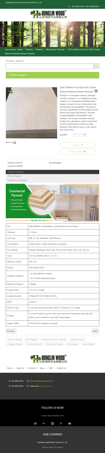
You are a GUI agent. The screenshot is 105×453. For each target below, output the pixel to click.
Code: (10, 166)
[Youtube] (70, 423)
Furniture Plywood (34, 344)
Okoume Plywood (14, 339)
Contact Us (61, 368)
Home (9, 368)
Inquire (76, 145)
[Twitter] (61, 423)
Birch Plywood (31, 339)
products (60, 447)
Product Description (16, 172)
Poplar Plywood (88, 344)
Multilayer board (77, 339)
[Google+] (44, 423)
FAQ (50, 368)
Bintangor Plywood (14, 344)
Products (32, 368)
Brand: (52, 163)
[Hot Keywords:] (96, 66)
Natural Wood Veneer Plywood (54, 339)
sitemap (45, 447)
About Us (20, 368)
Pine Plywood (72, 344)
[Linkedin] (52, 423)
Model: (11, 163)
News (42, 368)
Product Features (15, 176)
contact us (52, 447)
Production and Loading (17, 180)
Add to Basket (76, 151)
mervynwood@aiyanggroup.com (41, 381)
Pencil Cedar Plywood (54, 344)
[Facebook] (35, 423)
